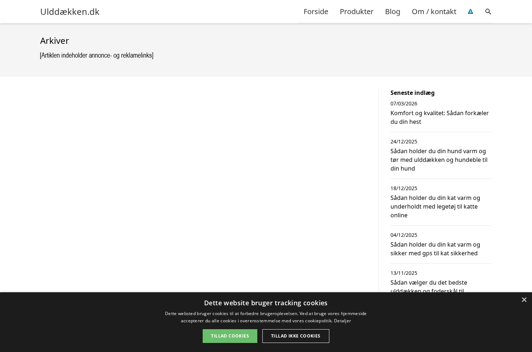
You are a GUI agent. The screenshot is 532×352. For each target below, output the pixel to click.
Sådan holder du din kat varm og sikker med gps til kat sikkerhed (435, 248)
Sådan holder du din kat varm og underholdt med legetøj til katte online (435, 206)
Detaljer (342, 321)
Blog (392, 11)
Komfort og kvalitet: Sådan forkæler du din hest (439, 117)
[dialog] (266, 322)
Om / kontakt (434, 11)
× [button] (524, 300)
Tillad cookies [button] (230, 336)
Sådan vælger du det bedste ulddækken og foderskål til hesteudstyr (428, 291)
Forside (316, 11)
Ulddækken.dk (70, 11)
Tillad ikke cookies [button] (296, 336)
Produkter (356, 11)
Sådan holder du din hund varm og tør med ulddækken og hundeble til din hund (438, 159)
